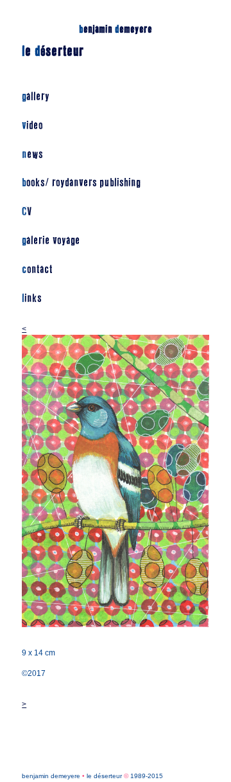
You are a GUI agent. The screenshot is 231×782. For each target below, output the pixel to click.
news (32, 154)
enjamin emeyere (115, 29)
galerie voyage (51, 240)
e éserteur (53, 51)
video (32, 125)
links (32, 298)
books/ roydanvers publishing (81, 183)
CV (26, 211)
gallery (35, 96)
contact (37, 269)
